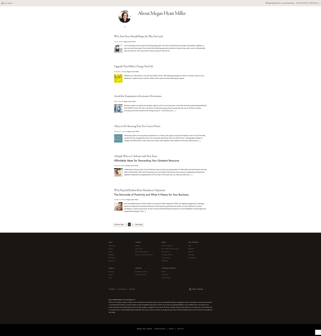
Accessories (112, 260)
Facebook (112, 289)
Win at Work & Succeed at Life (170, 248)
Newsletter (191, 248)
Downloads (191, 254)
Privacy (180, 329)
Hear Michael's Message (307, 3)
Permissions (160, 329)
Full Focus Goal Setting (141, 251)
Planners (111, 248)
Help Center (165, 274)
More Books (165, 260)
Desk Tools (112, 257)
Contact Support (166, 277)
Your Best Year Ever (167, 254)
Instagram (122, 289)
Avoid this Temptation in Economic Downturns (138, 96)
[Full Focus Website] (196, 289)
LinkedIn (132, 289)
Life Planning (112, 245)
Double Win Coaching (141, 271)
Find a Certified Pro (140, 274)
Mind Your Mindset (167, 245)
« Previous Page (119, 224)
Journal (111, 251)
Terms (171, 329)
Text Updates (192, 257)
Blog (189, 245)
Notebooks (112, 254)
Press (110, 277)
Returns (164, 271)
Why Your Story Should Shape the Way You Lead (138, 36)
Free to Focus (139, 248)
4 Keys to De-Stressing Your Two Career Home (137, 126)
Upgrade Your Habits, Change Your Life (133, 66)
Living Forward (166, 257)
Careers (111, 274)
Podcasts (190, 251)
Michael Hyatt (6, 3)
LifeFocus (137, 245)
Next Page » (139, 224)
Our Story (111, 271)
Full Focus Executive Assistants (144, 254)
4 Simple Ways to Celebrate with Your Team (135, 156)
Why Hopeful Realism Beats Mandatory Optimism (139, 190)
